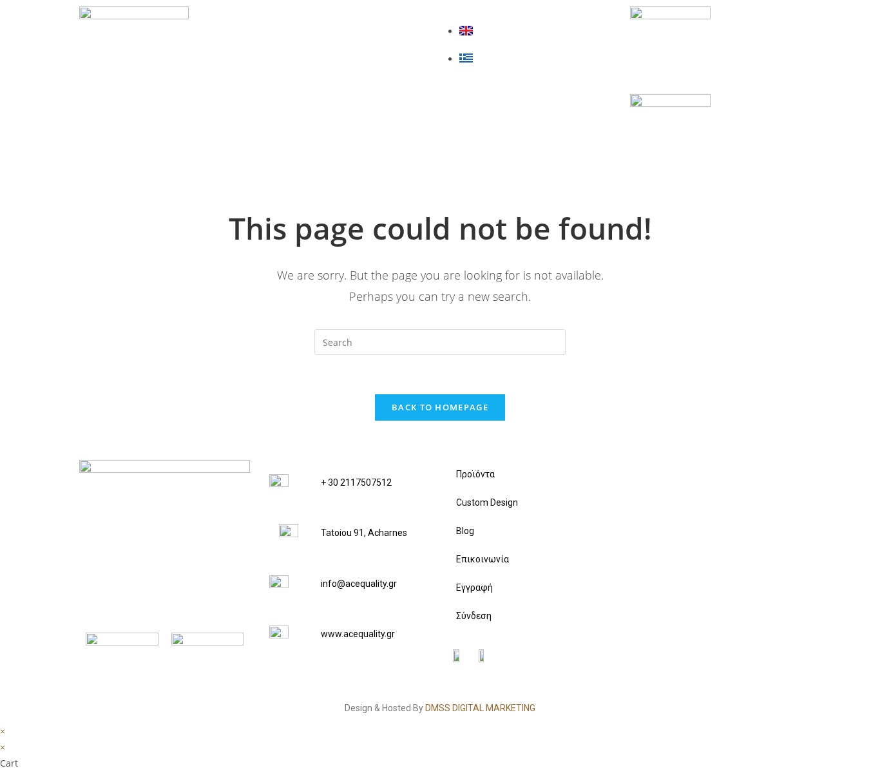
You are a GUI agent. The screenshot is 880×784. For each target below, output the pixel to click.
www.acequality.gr (358, 634)
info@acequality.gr (359, 583)
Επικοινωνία (325, 128)
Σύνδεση (474, 616)
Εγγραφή (474, 587)
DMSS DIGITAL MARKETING (480, 708)
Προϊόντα (315, 24)
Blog (297, 93)
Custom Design (335, 59)
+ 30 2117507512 (356, 482)
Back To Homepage (440, 407)
